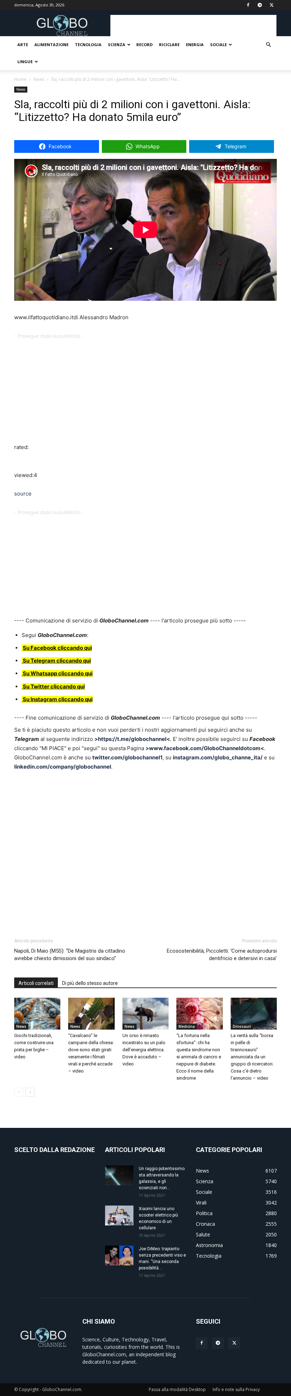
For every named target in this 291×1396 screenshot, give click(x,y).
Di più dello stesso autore (90, 983)
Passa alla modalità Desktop (177, 1389)
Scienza (116, 44)
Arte (22, 44)
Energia (195, 44)
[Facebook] (248, 5)
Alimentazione (51, 44)
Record (144, 44)
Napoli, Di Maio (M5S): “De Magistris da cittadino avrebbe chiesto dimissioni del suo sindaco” (69, 955)
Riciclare (169, 44)
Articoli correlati (36, 983)
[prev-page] (18, 1092)
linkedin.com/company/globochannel (62, 766)
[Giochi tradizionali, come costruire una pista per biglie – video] (37, 1014)
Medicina (187, 1026)
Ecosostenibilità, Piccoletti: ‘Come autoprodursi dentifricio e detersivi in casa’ (222, 955)
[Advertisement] (193, 25)
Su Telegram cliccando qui (57, 660)
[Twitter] (271, 5)
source (23, 493)
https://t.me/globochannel (132, 739)
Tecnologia (88, 44)
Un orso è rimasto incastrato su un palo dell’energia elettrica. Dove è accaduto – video (143, 1050)
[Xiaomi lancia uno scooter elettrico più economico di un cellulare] (119, 1215)
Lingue (25, 61)
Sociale (218, 44)
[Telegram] (259, 5)
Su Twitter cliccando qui (53, 686)
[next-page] (30, 1092)
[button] (268, 44)
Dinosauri (242, 1026)
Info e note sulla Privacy (236, 1389)
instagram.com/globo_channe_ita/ (218, 757)
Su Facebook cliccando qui (57, 647)
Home (20, 79)
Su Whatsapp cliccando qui (58, 673)
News (38, 79)
